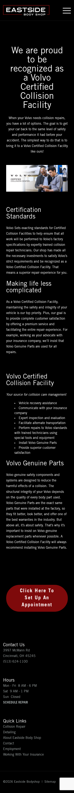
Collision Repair (14, 727)
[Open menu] (67, 10)
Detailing (9, 732)
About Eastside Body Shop (22, 738)
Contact (8, 743)
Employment (12, 749)
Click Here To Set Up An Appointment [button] (37, 598)
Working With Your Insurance (23, 754)
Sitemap (50, 781)
